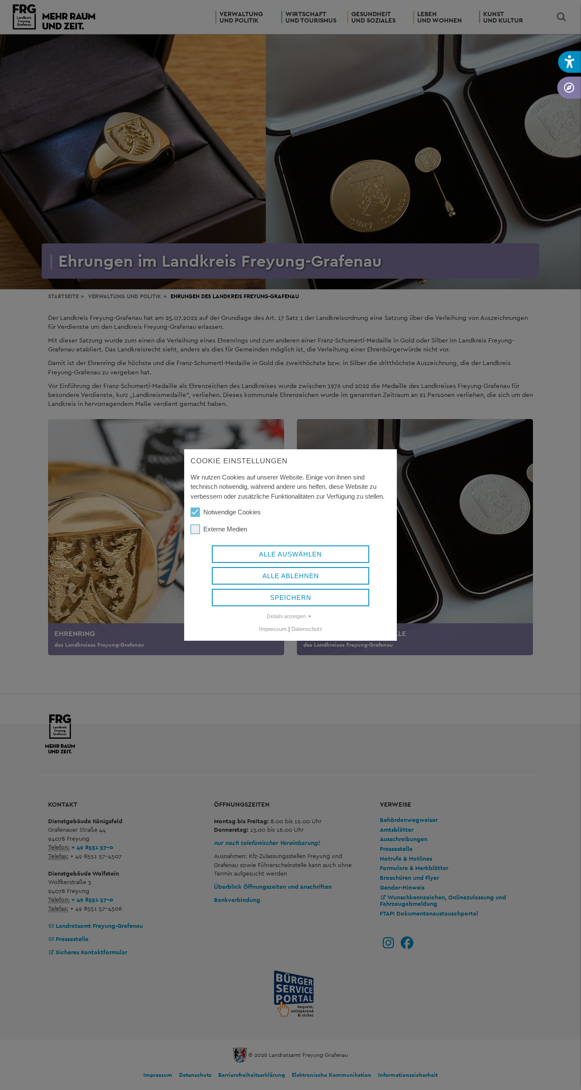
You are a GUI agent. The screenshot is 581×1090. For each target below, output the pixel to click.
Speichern (290, 597)
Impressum (273, 629)
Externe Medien (225, 529)
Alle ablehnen (290, 575)
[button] (569, 62)
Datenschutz (306, 629)
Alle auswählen (290, 554)
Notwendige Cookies (232, 512)
